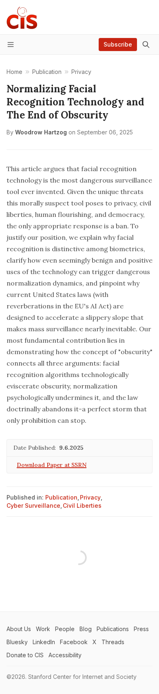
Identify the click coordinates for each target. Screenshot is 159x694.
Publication (61, 497)
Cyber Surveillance (33, 505)
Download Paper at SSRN (51, 465)
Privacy (90, 497)
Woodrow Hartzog (41, 132)
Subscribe (118, 44)
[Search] (145, 44)
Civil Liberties (82, 505)
